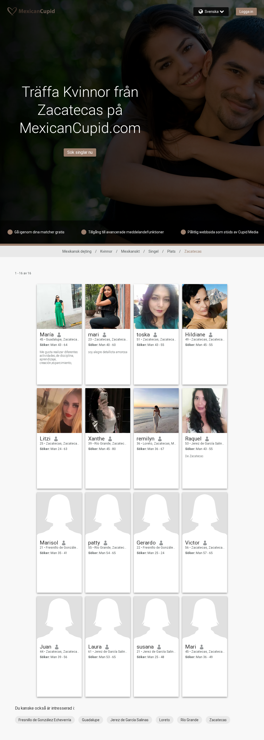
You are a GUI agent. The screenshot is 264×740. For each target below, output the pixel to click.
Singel (153, 251)
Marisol (49, 543)
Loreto (164, 720)
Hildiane (195, 334)
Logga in (246, 12)
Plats (171, 251)
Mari (190, 647)
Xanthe (96, 439)
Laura (95, 647)
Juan (45, 647)
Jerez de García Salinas (129, 720)
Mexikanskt (130, 251)
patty (94, 543)
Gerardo (146, 543)
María (47, 334)
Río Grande (190, 720)
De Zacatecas (194, 456)
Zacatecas (218, 720)
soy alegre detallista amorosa (107, 352)
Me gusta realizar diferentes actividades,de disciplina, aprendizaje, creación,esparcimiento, (59, 357)
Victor (192, 543)
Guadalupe (91, 720)
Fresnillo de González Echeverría (45, 720)
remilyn (145, 439)
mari (93, 334)
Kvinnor (106, 251)
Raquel (193, 439)
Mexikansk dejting (77, 251)
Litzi (45, 439)
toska (143, 334)
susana (145, 647)
